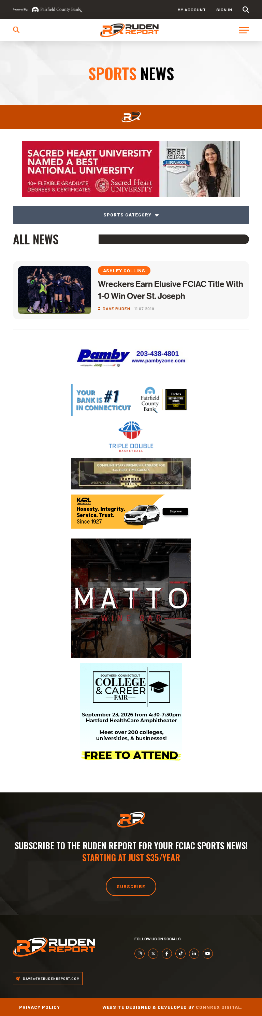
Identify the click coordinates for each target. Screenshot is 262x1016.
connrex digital (218, 1007)
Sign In (224, 9)
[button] (246, 9)
